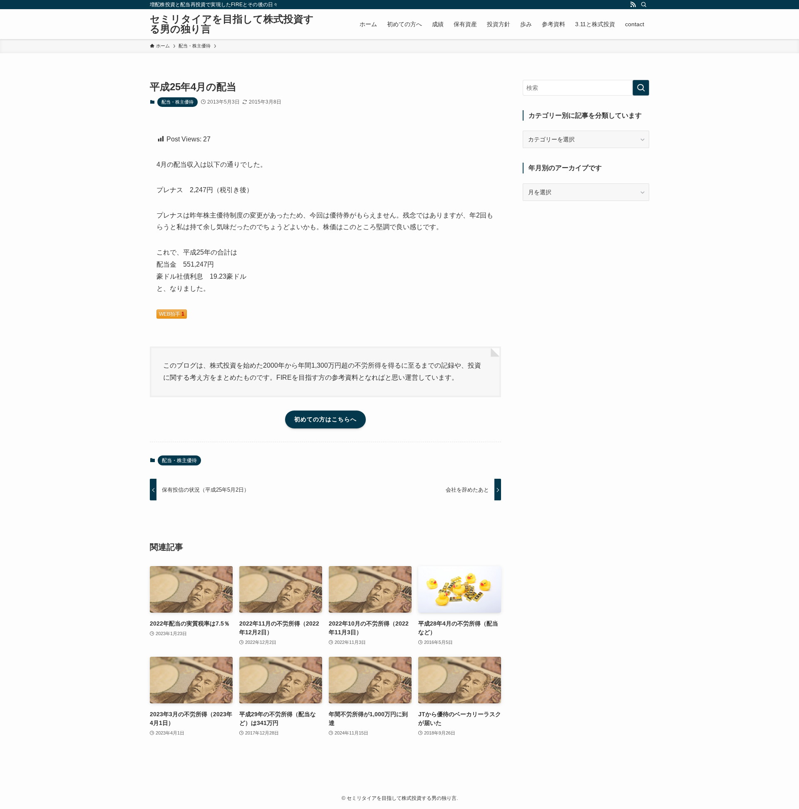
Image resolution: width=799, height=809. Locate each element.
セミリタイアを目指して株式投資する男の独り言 (232, 24)
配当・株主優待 (177, 101)
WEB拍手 (171, 314)
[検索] (643, 4)
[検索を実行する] (641, 88)
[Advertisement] (586, 267)
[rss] (633, 4)
